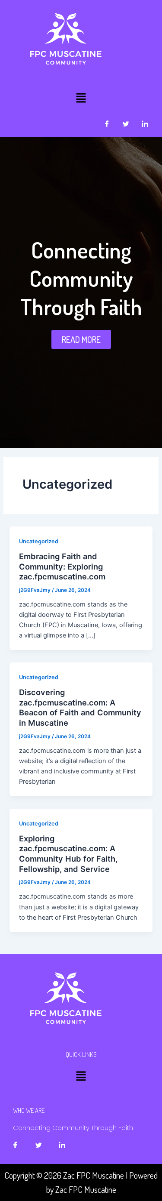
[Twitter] (125, 123)
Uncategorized (38, 541)
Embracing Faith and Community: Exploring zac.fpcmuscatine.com (62, 566)
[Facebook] (106, 123)
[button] (80, 98)
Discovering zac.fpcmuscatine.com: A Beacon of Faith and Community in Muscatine (80, 707)
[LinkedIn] (144, 123)
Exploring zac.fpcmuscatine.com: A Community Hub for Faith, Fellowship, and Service (68, 854)
